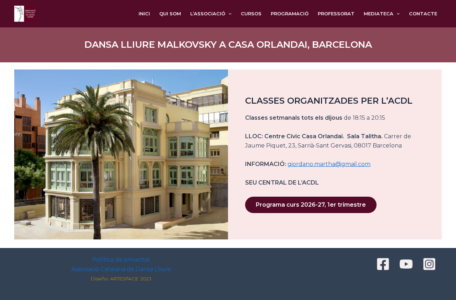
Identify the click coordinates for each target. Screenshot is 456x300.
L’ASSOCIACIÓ (207, 13)
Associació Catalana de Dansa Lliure (121, 269)
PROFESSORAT (336, 13)
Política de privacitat (121, 259)
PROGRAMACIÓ (290, 13)
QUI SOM (170, 13)
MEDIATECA (378, 13)
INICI (144, 13)
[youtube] (407, 264)
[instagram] (430, 264)
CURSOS (251, 13)
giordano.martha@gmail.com (328, 164)
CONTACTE (423, 13)
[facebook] (384, 264)
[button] (228, 13)
